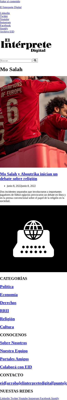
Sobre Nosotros (13, 343)
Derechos (8, 302)
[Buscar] (35, 60)
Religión (7, 319)
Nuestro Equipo (14, 351)
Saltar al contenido (10, 1)
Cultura (7, 327)
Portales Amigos (14, 359)
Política (7, 286)
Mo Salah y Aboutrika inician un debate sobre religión (29, 176)
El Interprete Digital (10, 7)
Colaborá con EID (16, 367)
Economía (9, 294)
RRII (4, 310)
